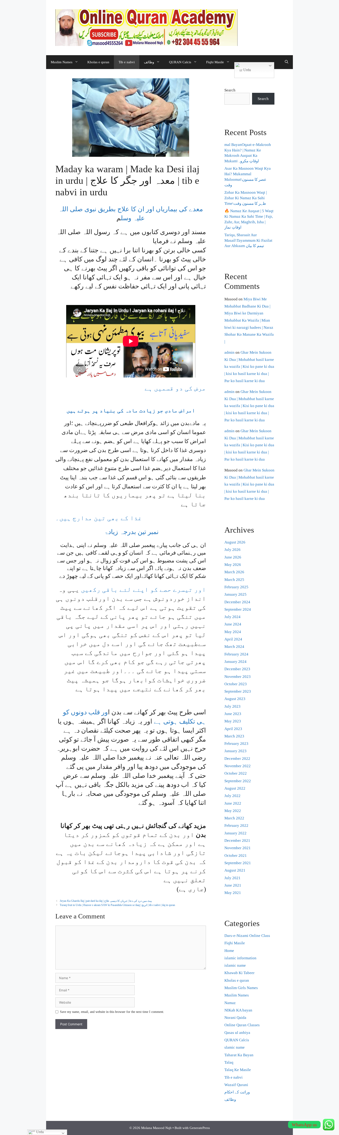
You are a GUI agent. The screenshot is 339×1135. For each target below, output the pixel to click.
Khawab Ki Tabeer (239, 973)
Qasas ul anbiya (237, 1032)
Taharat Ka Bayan (238, 1055)
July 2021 (232, 878)
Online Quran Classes (242, 1025)
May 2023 (232, 721)
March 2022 (234, 818)
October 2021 (235, 855)
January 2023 (235, 751)
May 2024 (232, 632)
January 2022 (235, 833)
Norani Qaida (235, 1017)
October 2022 (235, 773)
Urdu (246, 70)
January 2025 (235, 594)
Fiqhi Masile (215, 62)
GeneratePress (200, 1128)
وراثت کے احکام (237, 1092)
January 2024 (235, 661)
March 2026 (234, 572)
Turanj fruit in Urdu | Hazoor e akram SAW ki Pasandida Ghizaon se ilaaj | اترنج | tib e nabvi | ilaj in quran (117, 905)
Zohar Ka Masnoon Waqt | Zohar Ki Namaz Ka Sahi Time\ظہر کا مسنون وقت (245, 198)
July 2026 (232, 549)
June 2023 (232, 714)
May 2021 (232, 892)
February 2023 (236, 743)
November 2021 (237, 848)
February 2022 (236, 825)
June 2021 (232, 885)
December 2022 (237, 758)
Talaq (228, 1062)
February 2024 (236, 654)
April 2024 (233, 639)
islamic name (235, 965)
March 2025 (234, 579)
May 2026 (232, 564)
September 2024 (237, 609)
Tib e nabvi (127, 62)
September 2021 (237, 863)
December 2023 (237, 669)
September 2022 (237, 781)
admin (229, 352)
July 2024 (232, 617)
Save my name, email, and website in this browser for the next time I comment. (112, 1012)
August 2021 (234, 870)
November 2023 (237, 676)
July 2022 (232, 796)
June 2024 (232, 624)
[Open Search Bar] (286, 62)
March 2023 (234, 736)
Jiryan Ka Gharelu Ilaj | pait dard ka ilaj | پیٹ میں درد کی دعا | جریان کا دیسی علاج (106, 901)
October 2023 (235, 684)
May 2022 (232, 811)
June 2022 (232, 803)
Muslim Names (61, 62)
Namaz (230, 1003)
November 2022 (237, 766)
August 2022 (234, 788)
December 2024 (237, 602)
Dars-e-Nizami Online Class (247, 935)
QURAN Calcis (180, 62)
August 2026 (234, 542)
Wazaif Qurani (236, 1085)
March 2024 (234, 646)
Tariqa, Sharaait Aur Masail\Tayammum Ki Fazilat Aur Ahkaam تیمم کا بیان (248, 240)
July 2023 (232, 706)
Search (229, 90)
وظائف (149, 62)
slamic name (234, 1047)
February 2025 (236, 587)
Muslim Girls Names (241, 988)
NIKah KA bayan (238, 1010)
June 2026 (232, 557)
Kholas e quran (98, 62)
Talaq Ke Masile (237, 1070)
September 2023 (237, 691)
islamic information (240, 958)
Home (229, 950)
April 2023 (233, 729)
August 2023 (234, 699)
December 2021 (237, 840)
